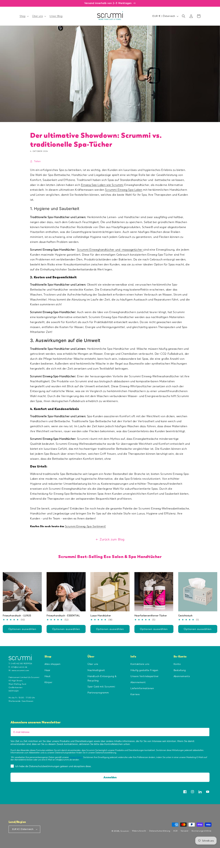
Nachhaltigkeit (96, 670)
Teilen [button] (37, 161)
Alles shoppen (52, 664)
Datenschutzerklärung (159, 831)
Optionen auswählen (22, 629)
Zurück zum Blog (112, 539)
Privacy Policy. (76, 757)
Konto (177, 664)
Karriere (135, 694)
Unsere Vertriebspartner (144, 676)
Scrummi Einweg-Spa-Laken (123, 189)
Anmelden (110, 777)
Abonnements (182, 676)
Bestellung (180, 670)
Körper (48, 682)
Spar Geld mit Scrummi (101, 686)
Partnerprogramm (98, 692)
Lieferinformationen (142, 688)
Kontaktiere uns (139, 664)
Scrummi (124, 831)
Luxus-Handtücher (100, 615)
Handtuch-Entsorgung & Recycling (102, 678)
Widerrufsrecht (139, 831)
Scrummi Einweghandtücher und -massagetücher (110, 249)
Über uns (92, 664)
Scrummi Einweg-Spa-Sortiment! (85, 526)
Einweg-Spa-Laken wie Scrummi (102, 185)
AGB (175, 831)
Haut (48, 676)
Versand (184, 831)
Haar (47, 670)
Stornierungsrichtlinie (201, 831)
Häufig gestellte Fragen (144, 670)
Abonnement (138, 682)
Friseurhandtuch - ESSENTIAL (63, 615)
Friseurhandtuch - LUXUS (17, 615)
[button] (24, 16)
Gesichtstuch (185, 615)
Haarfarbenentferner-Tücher (150, 615)
